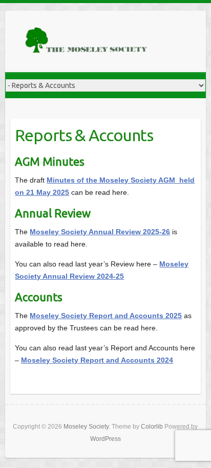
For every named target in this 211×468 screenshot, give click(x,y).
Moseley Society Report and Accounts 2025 (106, 315)
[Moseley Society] (87, 41)
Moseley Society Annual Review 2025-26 (100, 232)
